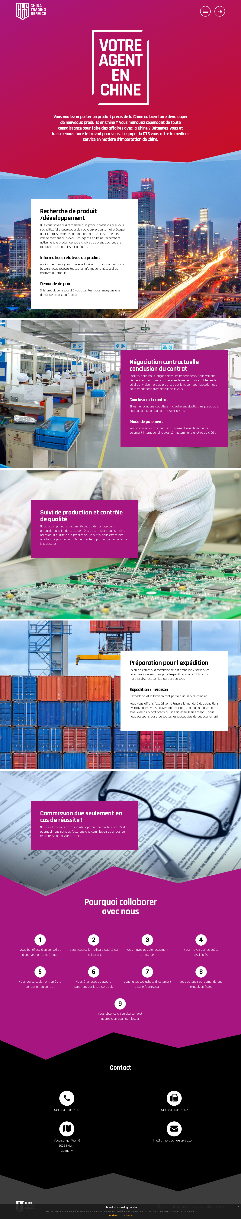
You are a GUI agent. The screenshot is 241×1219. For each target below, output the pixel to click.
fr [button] (219, 11)
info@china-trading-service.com (173, 1140)
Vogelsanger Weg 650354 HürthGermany (67, 1145)
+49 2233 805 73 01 (67, 1110)
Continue (113, 1215)
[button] (205, 11)
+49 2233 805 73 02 (174, 1110)
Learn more (127, 1215)
